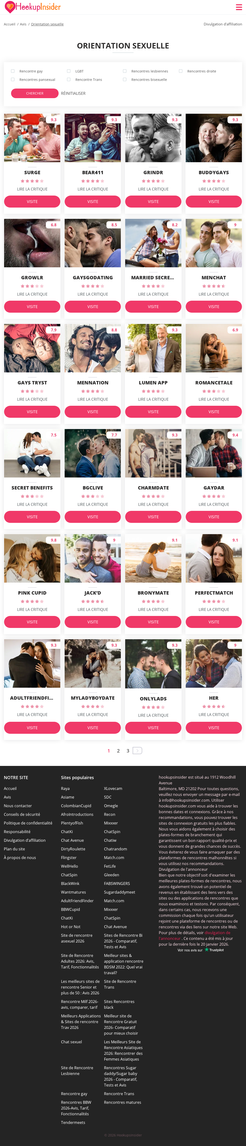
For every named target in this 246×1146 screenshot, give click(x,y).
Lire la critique (32, 189)
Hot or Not (70, 926)
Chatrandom (115, 849)
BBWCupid (70, 909)
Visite (32, 201)
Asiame (67, 797)
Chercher (34, 93)
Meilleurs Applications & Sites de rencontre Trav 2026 (81, 1021)
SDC (107, 797)
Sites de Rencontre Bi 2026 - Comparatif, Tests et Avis (123, 941)
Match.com (114, 857)
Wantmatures (73, 892)
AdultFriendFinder (77, 900)
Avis (7, 797)
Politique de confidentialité (28, 823)
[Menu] (239, 7)
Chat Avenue (72, 840)
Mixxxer (111, 823)
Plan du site (14, 849)
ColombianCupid (76, 805)
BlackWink (70, 883)
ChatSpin (112, 831)
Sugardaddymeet (119, 892)
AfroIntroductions (77, 814)
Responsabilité (17, 831)
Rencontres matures (122, 1102)
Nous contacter (18, 805)
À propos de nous (20, 857)
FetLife (110, 866)
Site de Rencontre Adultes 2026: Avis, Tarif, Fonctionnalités (80, 961)
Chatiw (110, 840)
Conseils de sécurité (22, 814)
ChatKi (67, 831)
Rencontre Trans (119, 1093)
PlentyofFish (72, 823)
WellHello (69, 866)
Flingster (69, 857)
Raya (65, 788)
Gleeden (111, 874)
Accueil (10, 788)
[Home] (33, 7)
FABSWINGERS (117, 883)
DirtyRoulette (73, 849)
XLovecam (113, 788)
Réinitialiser (70, 93)
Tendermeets (73, 1122)
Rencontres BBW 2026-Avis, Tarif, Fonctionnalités (76, 1108)
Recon (109, 814)
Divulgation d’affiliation (25, 840)
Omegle (111, 805)
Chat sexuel (71, 1042)
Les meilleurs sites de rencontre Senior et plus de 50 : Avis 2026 (80, 987)
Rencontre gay (74, 1093)
